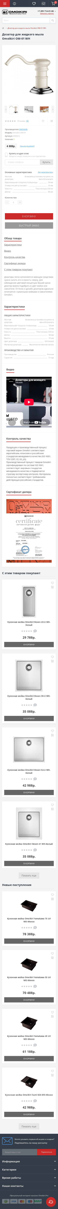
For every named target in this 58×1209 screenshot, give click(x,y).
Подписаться (46, 1152)
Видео (7, 250)
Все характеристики (45, 172)
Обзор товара (13, 238)
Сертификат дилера (14, 263)
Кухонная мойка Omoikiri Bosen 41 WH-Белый (29, 844)
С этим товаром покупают (18, 269)
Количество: (11, 197)
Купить (46, 162)
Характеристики (13, 244)
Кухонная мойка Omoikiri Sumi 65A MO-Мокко (29, 1094)
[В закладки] (52, 583)
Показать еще (29, 875)
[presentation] (6, 109)
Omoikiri (23, 129)
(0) (27, 121)
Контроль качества (14, 257)
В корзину (29, 216)
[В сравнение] (52, 587)
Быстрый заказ (29, 225)
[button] (46, 11)
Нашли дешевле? (27, 146)
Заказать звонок (47, 13)
